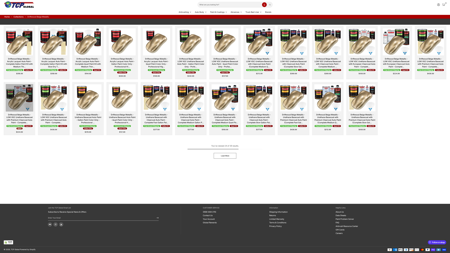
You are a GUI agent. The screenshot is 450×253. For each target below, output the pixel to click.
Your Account (209, 219)
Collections (18, 17)
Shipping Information (278, 212)
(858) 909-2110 (209, 212)
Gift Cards (340, 230)
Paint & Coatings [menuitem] (217, 12)
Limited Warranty (276, 219)
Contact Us (208, 215)
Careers (339, 233)
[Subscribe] (156, 218)
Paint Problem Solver (345, 219)
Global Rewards (210, 222)
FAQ (337, 222)
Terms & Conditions (277, 222)
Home (7, 17)
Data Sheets (341, 215)
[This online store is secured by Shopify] (8, 242)
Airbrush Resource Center (347, 226)
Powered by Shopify (28, 249)
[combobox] (229, 4)
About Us (340, 212)
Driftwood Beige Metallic (38, 17)
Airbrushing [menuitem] (184, 12)
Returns (272, 215)
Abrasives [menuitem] (235, 12)
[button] (264, 4)
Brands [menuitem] (268, 12)
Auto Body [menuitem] (199, 12)
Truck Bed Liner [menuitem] (252, 12)
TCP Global (15, 249)
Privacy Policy (275, 226)
